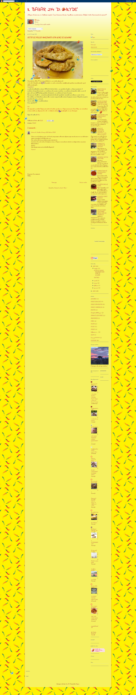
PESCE (93, 326)
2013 (94, 291)
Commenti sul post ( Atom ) (60, 188)
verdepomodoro (94, 449)
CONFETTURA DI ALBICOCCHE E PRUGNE (102, 172)
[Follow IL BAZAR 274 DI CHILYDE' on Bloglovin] (96, 55)
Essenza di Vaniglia (93, 498)
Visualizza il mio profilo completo (42, 24)
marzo (95, 283)
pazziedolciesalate (94, 626)
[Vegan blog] (93, 37)
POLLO (34, 123)
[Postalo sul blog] (49, 121)
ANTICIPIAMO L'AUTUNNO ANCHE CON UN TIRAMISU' (101, 212)
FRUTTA (93, 310)
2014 (94, 266)
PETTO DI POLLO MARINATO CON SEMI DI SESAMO (102, 102)
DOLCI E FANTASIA (96, 307)
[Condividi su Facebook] (53, 121)
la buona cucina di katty (93, 460)
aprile (95, 280)
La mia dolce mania (94, 586)
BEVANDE (94, 299)
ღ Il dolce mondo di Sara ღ (93, 633)
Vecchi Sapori (94, 427)
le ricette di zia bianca (94, 512)
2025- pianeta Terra (94, 451)
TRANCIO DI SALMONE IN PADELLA (101, 145)
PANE (92, 321)
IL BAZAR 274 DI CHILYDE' (52, 9)
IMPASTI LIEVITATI (97, 315)
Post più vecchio (83, 182)
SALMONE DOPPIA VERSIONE (102, 157)
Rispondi (33, 149)
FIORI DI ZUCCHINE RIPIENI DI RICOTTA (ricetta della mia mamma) (101, 131)
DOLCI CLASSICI (96, 301)
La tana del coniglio (94, 551)
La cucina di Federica (94, 384)
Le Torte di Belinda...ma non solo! (94, 530)
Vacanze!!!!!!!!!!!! (95, 337)
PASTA (93, 324)
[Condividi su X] (51, 121)
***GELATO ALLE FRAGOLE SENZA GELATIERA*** (94, 435)
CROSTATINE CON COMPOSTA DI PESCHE (102, 116)
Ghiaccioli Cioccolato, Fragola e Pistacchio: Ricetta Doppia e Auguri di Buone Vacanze (94, 394)
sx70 (68, 684)
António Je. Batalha (36, 132)
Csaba (29, 83)
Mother (38, 20)
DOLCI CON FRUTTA (97, 304)
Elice (38, 114)
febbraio (96, 285)
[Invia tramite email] (47, 121)
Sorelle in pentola (93, 569)
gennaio (96, 288)
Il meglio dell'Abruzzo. (96, 312)
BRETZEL (96, 277)
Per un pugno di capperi (94, 606)
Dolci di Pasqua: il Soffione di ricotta (93, 503)
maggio (96, 268)
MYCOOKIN (94, 47)
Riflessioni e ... (94, 332)
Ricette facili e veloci (94, 409)
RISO (92, 335)
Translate (38, 31)
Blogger (77, 684)
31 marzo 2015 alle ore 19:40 (48, 132)
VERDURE (94, 340)
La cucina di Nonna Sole (94, 481)
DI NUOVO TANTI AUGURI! (102, 197)
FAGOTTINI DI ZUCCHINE (101, 89)
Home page (54, 182)
